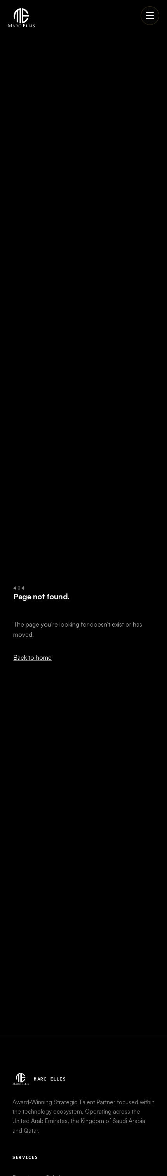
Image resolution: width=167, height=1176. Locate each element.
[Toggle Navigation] (150, 15)
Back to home (32, 657)
